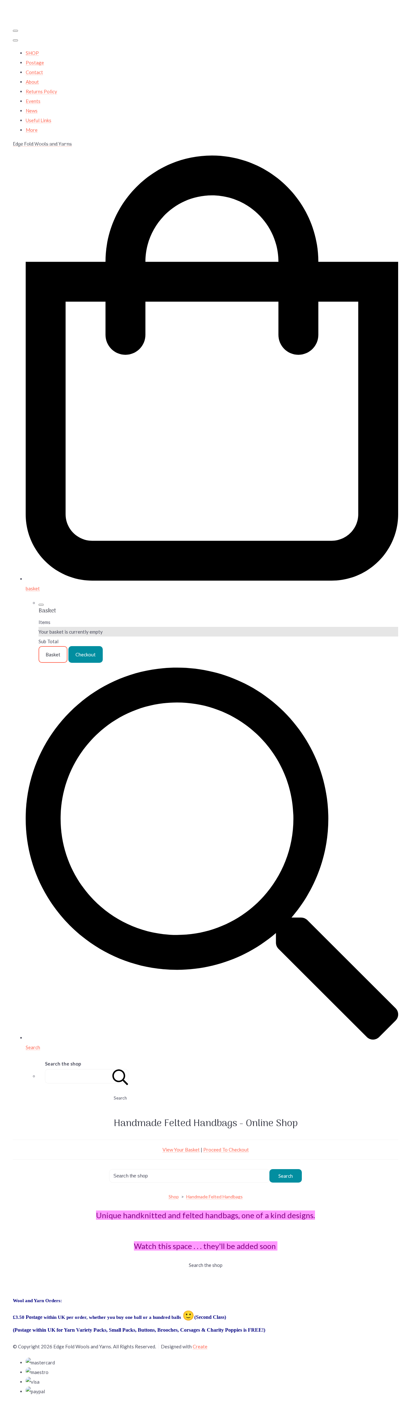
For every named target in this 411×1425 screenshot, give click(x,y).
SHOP (32, 53)
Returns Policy (41, 91)
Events (33, 101)
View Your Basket (181, 1149)
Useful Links (38, 120)
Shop (174, 1196)
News (32, 111)
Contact (34, 72)
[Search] (120, 1076)
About (32, 82)
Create (200, 1346)
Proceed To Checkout (226, 1149)
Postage (35, 62)
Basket (53, 654)
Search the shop (206, 1265)
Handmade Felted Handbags (214, 1196)
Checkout (85, 654)
